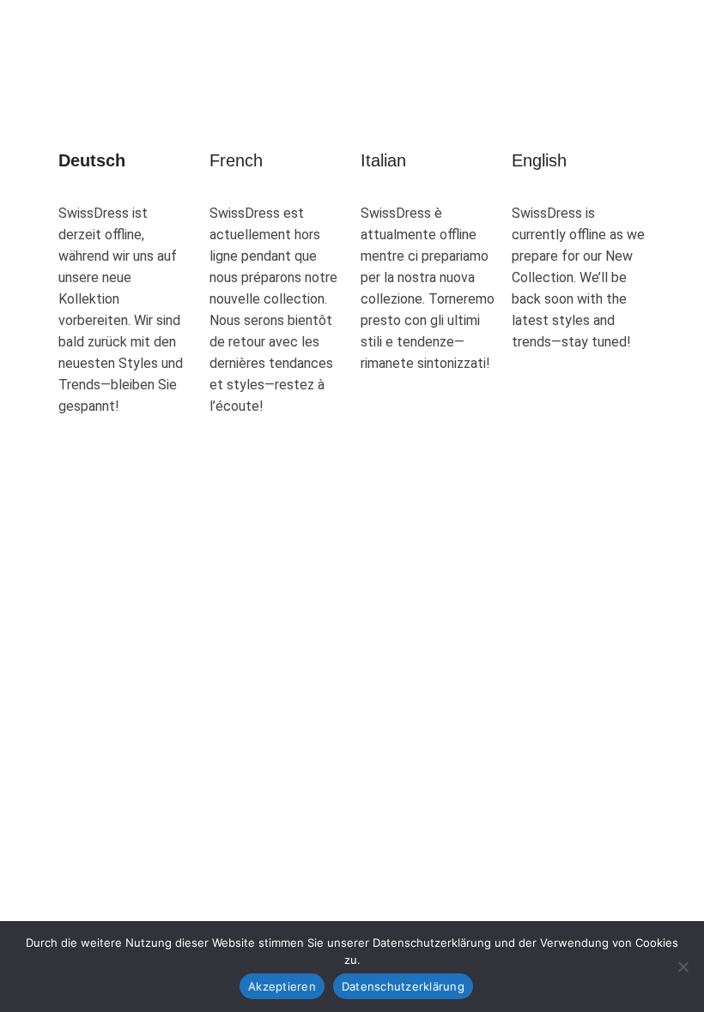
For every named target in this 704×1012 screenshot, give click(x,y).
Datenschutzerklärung (403, 986)
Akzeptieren (282, 986)
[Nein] (682, 966)
